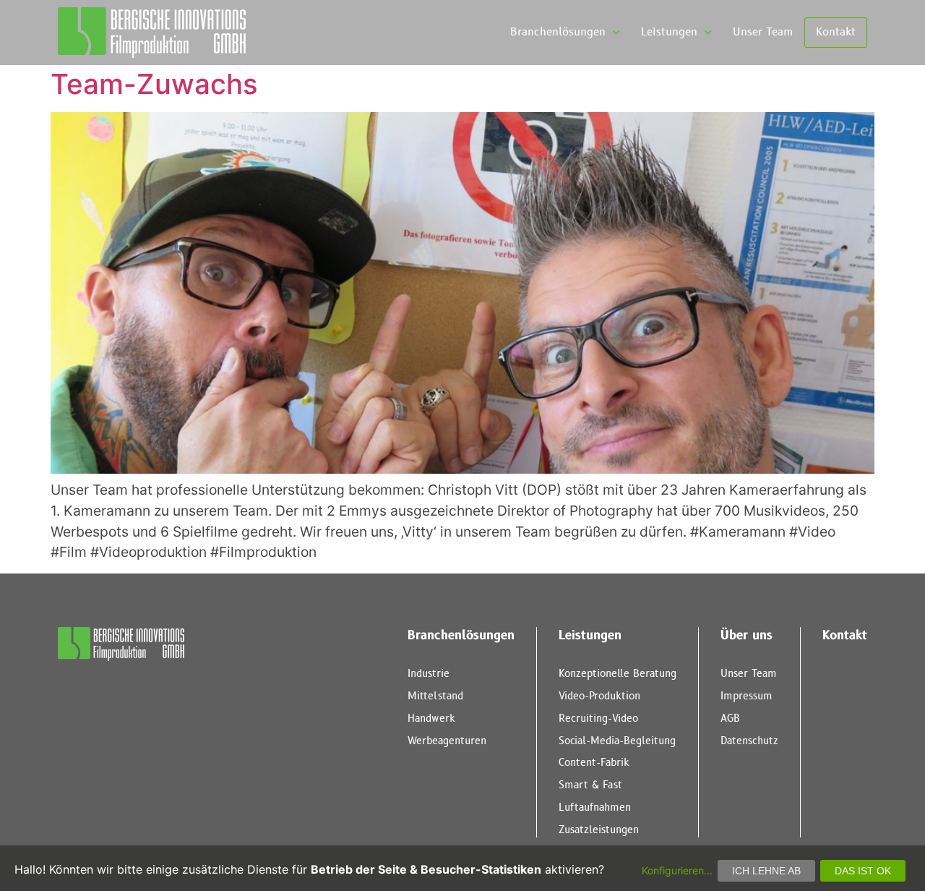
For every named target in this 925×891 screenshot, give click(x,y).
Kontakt (836, 32)
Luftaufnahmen (595, 807)
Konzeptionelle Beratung (617, 674)
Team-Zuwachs (154, 84)
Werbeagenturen (447, 741)
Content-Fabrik (594, 763)
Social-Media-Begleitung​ (617, 741)
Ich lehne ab (766, 871)
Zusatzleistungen (599, 830)
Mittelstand (435, 696)
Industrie (428, 674)
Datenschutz (749, 741)
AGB (730, 718)
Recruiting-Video (598, 718)
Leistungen (669, 32)
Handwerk (431, 718)
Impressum (746, 696)
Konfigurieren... (677, 870)
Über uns (746, 635)
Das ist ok (863, 871)
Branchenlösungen (558, 32)
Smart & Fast (590, 785)
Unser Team (763, 32)
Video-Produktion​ (599, 696)
